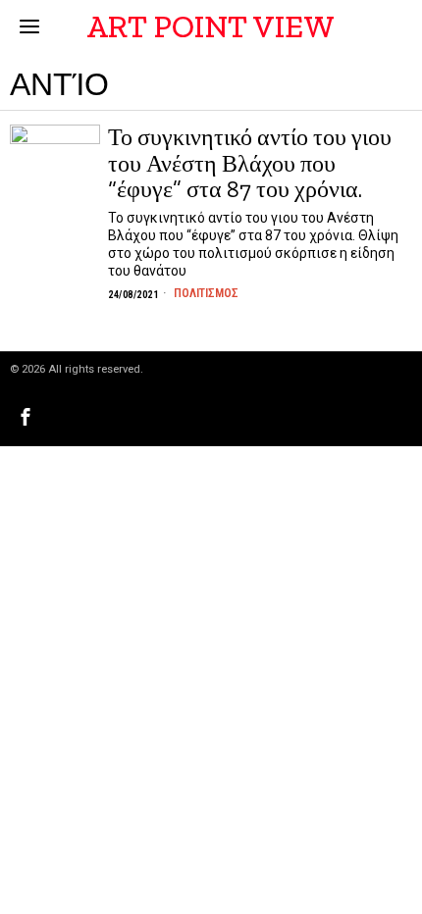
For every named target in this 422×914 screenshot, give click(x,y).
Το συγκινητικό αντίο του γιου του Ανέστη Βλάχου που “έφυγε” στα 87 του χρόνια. (250, 163)
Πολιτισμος (206, 293)
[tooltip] (25, 416)
